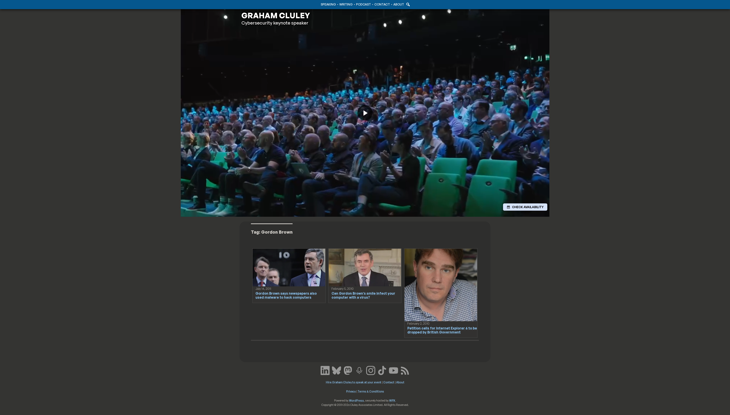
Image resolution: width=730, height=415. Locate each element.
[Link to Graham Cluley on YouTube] (393, 370)
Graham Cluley (256, 4)
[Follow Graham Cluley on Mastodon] (347, 370)
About (398, 4)
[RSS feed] (404, 370)
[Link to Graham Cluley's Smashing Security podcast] (359, 370)
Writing (346, 4)
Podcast (363, 4)
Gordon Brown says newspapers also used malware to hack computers (286, 295)
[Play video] (365, 112)
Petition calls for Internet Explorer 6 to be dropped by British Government (442, 330)
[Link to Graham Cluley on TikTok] (382, 370)
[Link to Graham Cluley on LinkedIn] (325, 370)
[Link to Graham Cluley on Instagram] (370, 370)
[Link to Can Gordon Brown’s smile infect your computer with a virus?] (365, 267)
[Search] (407, 4)
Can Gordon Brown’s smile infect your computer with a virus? (363, 295)
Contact (382, 4)
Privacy (351, 391)
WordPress (356, 400)
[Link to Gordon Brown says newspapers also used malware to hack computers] (289, 267)
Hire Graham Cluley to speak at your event (353, 382)
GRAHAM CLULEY (275, 15)
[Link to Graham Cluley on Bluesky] (336, 370)
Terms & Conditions (371, 391)
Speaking (328, 4)
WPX (392, 400)
